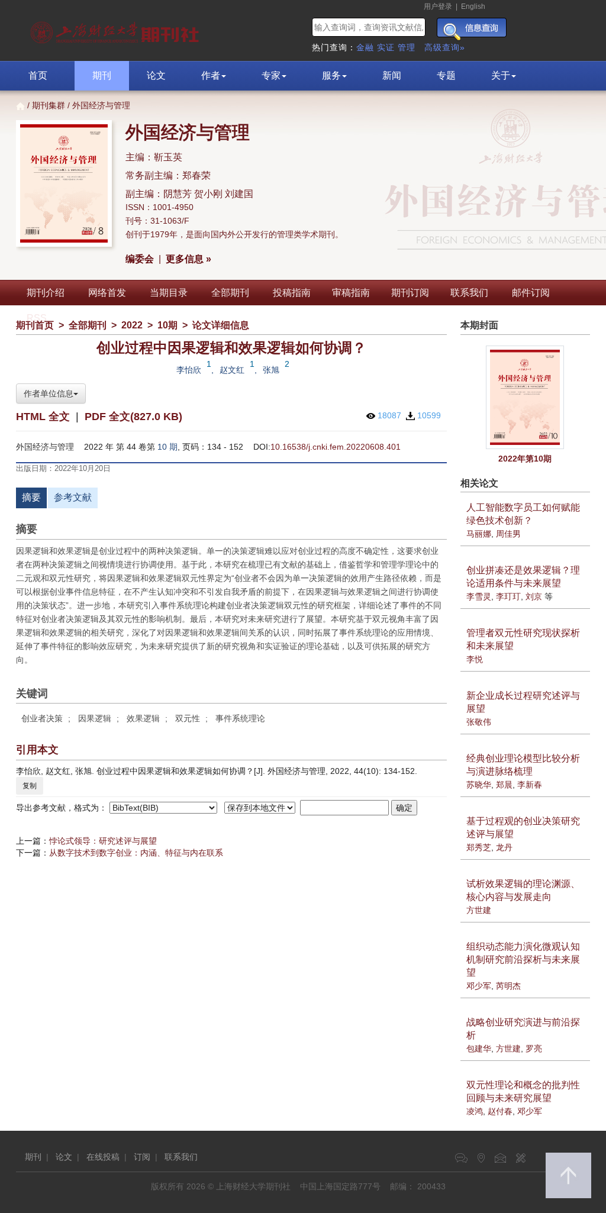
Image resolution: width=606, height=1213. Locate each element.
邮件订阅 (531, 293)
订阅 (142, 1157)
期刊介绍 (46, 293)
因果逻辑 (94, 718)
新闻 (391, 75)
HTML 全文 (43, 416)
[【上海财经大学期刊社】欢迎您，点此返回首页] (116, 29)
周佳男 (508, 533)
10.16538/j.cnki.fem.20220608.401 (335, 446)
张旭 (271, 370)
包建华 (478, 1048)
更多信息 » (188, 259)
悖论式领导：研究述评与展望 (103, 841)
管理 (406, 47)
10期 (167, 325)
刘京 (534, 596)
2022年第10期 (525, 458)
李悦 (474, 659)
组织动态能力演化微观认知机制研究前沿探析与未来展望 (523, 959)
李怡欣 (188, 370)
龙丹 (504, 847)
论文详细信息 (220, 325)
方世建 (478, 910)
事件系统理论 (240, 718)
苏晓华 (478, 784)
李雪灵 (478, 596)
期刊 (101, 75)
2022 (132, 325)
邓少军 (478, 986)
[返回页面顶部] (568, 1175)
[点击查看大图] (525, 397)
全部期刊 (230, 293)
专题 (446, 75)
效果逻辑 (143, 718)
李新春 (529, 784)
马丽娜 (478, 533)
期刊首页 (35, 325)
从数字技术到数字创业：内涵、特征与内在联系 (136, 852)
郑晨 (504, 784)
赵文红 (232, 370)
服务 (331, 75)
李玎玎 (508, 596)
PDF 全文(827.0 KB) (133, 416)
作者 (210, 75)
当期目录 (169, 293)
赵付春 (500, 1111)
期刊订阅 (410, 293)
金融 (365, 47)
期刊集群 (48, 105)
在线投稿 (103, 1157)
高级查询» (444, 47)
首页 (37, 75)
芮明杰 (508, 986)
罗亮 (534, 1048)
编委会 (139, 259)
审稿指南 (351, 293)
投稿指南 (292, 293)
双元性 (187, 718)
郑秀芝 (478, 847)
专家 (271, 75)
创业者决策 (42, 718)
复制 (29, 786)
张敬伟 (478, 722)
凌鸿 (474, 1111)
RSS (37, 318)
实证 (386, 47)
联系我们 (469, 293)
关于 (500, 75)
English (473, 6)
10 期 (167, 446)
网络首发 (107, 293)
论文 (156, 75)
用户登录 (438, 6)
